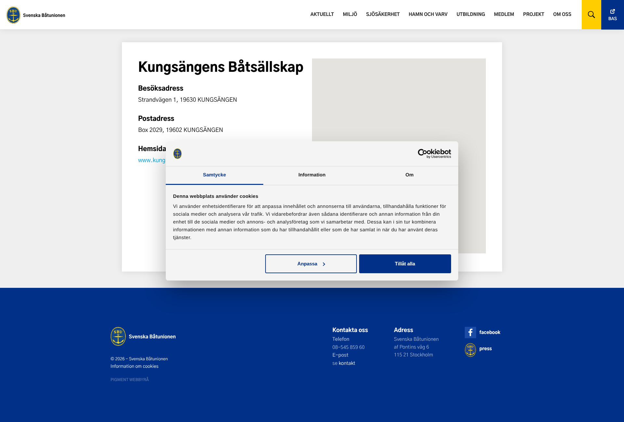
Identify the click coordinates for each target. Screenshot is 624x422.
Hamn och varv (428, 14)
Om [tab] (409, 175)
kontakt (347, 362)
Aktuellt (322, 14)
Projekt (533, 14)
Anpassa (307, 263)
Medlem (504, 14)
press (485, 348)
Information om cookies (134, 366)
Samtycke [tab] (214, 175)
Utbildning (471, 14)
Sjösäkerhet (382, 14)
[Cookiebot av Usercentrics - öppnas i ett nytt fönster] (422, 154)
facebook (489, 332)
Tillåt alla (405, 263)
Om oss (562, 14)
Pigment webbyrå (129, 379)
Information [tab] (312, 175)
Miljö (350, 14)
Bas (612, 18)
